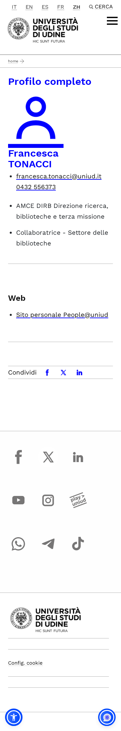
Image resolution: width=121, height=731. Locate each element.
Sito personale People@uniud (62, 315)
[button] (14, 717)
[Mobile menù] (112, 20)
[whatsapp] (18, 549)
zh (76, 7)
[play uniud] (78, 506)
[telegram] (48, 549)
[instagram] (48, 506)
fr (60, 7)
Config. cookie (25, 663)
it (14, 7)
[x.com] (48, 463)
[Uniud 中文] (42, 29)
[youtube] (18, 506)
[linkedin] (78, 463)
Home (13, 61)
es (45, 7)
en (29, 7)
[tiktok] (78, 549)
